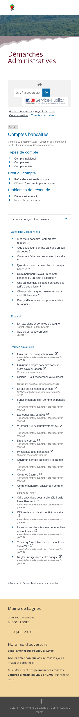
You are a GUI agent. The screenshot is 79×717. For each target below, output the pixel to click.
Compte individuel (25, 158)
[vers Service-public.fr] (45, 101)
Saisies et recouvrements (32, 331)
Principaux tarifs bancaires (33, 451)
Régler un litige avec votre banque (37, 557)
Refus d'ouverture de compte (31, 179)
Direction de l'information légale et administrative (34, 583)
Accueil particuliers (21, 111)
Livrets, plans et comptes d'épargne (38, 323)
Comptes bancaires (42, 115)
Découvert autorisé (25, 196)
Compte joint (21, 162)
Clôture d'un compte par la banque (34, 183)
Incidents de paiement (27, 200)
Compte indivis (23, 166)
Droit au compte (27, 440)
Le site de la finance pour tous (35, 388)
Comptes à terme (28, 474)
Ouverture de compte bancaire (35, 354)
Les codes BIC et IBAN (31, 414)
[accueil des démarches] (39, 84)
